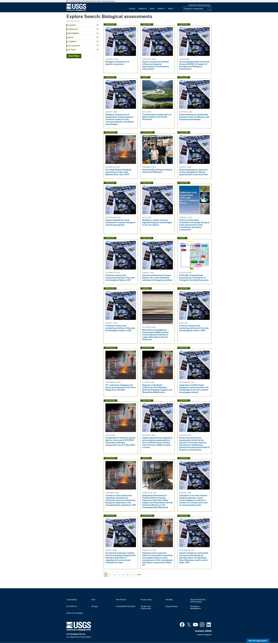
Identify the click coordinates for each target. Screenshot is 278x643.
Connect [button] (72, 42)
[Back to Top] (270, 635)
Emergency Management (195, 607)
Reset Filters (74, 56)
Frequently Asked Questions (199, 5)
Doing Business (171, 606)
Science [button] (72, 25)
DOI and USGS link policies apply (197, 601)
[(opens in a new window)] (182, 624)
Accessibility (71, 600)
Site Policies (121, 600)
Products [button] (73, 29)
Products (143, 9)
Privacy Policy (146, 600)
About (170, 9)
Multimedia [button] (73, 33)
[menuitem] (132, 7)
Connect (161, 9)
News (152, 9)
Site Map (169, 600)
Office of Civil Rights (74, 613)
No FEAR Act (71, 606)
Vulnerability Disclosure (125, 606)
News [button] (70, 37)
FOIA (93, 600)
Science (132, 9)
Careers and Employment (146, 607)
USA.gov (94, 606)
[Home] (76, 10)
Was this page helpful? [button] (258, 641)
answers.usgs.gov (204, 635)
